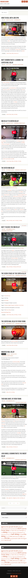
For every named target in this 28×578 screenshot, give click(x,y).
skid (15, 209)
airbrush (8, 209)
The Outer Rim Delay (7, 168)
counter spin (17, 49)
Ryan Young (12, 37)
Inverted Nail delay (7, 352)
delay (13, 53)
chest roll (13, 530)
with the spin (18, 266)
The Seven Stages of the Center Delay (13, 273)
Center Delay (8, 53)
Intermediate (17, 20)
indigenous (15, 498)
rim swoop (7, 536)
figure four (15, 532)
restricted (22, 209)
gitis (22, 532)
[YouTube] (22, 1)
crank (25, 530)
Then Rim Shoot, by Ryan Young (11, 399)
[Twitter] (25, 1)
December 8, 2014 (10, 458)
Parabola (14, 573)
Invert (14, 477)
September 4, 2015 (10, 323)
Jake (4, 20)
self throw (14, 536)
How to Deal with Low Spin (10, 18)
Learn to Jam (20, 64)
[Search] (25, 508)
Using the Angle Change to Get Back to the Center (14, 305)
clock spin (7, 49)
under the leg (21, 538)
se (4, 148)
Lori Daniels (3, 141)
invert (10, 392)
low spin (15, 53)
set (23, 39)
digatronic (10, 498)
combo (17, 530)
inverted (14, 361)
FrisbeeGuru (4, 1)
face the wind (6, 194)
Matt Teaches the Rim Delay (10, 227)
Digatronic (24, 494)
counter (8, 89)
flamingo (19, 532)
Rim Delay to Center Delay (10, 121)
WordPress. (19, 573)
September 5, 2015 (10, 275)
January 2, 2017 (9, 123)
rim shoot (17, 419)
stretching (2, 538)
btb (16, 528)
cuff (2, 532)
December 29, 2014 (10, 400)
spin (24, 536)
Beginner (15, 64)
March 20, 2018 (9, 20)
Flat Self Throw (7, 295)
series (18, 536)
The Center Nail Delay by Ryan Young (13, 321)
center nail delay (6, 82)
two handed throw (12, 88)
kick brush (6, 534)
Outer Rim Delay (14, 187)
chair (10, 530)
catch (9, 40)
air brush (14, 527)
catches (24, 529)
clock (4, 89)
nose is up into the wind (17, 196)
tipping (11, 538)
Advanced (17, 170)
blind (14, 528)
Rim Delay (6, 300)
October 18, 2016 (10, 170)
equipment (11, 532)
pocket (23, 50)
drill (8, 532)
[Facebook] (27, 1)
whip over (2, 540)
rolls (11, 536)
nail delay (15, 114)
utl (25, 538)
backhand (3, 528)
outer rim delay (15, 220)
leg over (9, 534)
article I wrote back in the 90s (8, 158)
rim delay (15, 101)
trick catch (3, 424)
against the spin (6, 527)
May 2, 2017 (8, 64)
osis (20, 534)
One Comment (24, 225)
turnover (15, 538)
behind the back (9, 528)
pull (22, 534)
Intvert (18, 498)
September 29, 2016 (10, 229)
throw (23, 89)
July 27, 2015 (13, 354)
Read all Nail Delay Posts (6, 312)
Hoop (24, 532)
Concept (21, 530)
